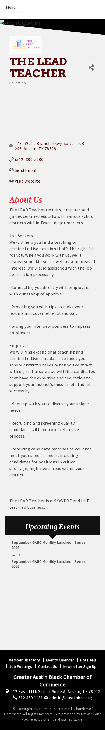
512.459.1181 (30, 697)
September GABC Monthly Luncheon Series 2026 (49, 543)
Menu (10, 7)
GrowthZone (91, 714)
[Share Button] (91, 67)
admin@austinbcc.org (70, 697)
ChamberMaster (55, 719)
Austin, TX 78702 (55, 691)
